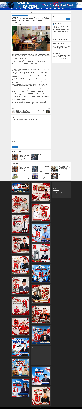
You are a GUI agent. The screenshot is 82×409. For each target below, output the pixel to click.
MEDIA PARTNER (56, 190)
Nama (13, 133)
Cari (54, 16)
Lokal (16, 8)
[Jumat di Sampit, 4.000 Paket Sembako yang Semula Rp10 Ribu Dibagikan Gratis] (15, 176)
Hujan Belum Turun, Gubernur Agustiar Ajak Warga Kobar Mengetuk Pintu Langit (63, 179)
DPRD (21, 8)
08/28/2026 (40, 159)
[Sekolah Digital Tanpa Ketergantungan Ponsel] (34, 157)
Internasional (32, 8)
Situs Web (13, 141)
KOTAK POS (55, 188)
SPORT (55, 8)
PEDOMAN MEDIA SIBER (57, 192)
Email (13, 137)
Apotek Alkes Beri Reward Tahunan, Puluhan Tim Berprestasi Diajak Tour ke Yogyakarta (61, 60)
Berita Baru (13, 15)
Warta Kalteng (14, 24)
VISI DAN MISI (55, 196)
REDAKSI (54, 194)
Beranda (12, 8)
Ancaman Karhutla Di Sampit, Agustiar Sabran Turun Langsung (24, 158)
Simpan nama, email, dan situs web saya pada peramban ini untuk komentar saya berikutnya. (30, 144)
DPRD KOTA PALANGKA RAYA (23, 15)
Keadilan (46, 8)
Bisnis (42, 8)
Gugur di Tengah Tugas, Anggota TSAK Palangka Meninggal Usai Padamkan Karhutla (61, 47)
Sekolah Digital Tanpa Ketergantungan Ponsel (43, 157)
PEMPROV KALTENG (22, 156)
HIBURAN (59, 8)
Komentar (14, 121)
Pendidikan (46, 155)
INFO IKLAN (55, 186)
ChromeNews (47, 407)
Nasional (25, 8)
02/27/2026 (20, 24)
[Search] (70, 9)
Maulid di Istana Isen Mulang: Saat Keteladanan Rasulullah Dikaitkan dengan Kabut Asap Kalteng (44, 176)
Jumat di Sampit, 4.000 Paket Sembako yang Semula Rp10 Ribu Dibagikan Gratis (24, 178)
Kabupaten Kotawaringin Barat (63, 174)
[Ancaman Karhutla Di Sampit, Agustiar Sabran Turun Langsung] (15, 157)
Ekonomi (38, 8)
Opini (63, 8)
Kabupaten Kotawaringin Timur (23, 155)
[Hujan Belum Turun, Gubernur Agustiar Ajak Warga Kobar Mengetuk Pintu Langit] (54, 176)
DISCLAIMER (55, 184)
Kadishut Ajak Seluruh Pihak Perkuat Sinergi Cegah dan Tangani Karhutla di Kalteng (61, 52)
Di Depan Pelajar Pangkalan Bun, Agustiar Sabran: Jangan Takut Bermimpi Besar (64, 169)
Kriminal (51, 8)
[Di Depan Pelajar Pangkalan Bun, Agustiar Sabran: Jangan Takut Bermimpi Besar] (54, 169)
